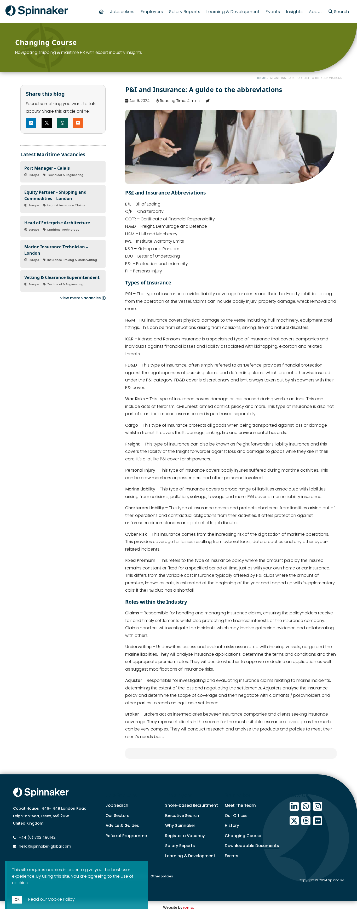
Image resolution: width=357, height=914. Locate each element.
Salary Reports (184, 12)
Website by (178, 907)
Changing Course (243, 835)
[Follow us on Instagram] (317, 806)
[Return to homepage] (36, 11)
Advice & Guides (122, 825)
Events (273, 12)
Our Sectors (117, 815)
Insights (294, 12)
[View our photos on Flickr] (317, 820)
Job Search (117, 805)
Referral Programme (126, 835)
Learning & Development (233, 12)
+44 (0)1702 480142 (36, 837)
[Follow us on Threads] (305, 820)
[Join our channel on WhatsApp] (305, 806)
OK (17, 899)
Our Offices (236, 815)
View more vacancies (81, 298)
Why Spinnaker (180, 825)
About (315, 12)
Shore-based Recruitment (191, 805)
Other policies (162, 876)
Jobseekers (122, 12)
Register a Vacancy (185, 835)
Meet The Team (240, 805)
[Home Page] (101, 12)
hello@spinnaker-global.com (45, 846)
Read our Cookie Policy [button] (51, 899)
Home (261, 78)
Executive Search (182, 815)
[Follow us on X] (294, 820)
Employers (152, 12)
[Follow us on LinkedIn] (294, 806)
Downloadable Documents (252, 845)
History (232, 825)
